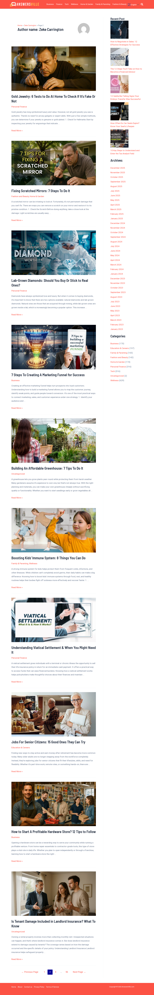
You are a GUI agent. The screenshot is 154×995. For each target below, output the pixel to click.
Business (50, 4)
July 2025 (114, 191)
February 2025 (117, 214)
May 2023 (114, 311)
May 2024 (114, 255)
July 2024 (114, 246)
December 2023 (117, 278)
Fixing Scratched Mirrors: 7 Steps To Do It (40, 191)
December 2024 (117, 223)
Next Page (79, 972)
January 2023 (116, 329)
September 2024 (118, 237)
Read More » (17, 130)
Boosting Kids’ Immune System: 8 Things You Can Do (48, 558)
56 (67, 972)
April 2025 (115, 205)
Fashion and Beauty (20, 196)
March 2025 (115, 209)
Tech (67, 4)
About (20, 987)
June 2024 (115, 251)
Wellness (74, 4)
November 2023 (117, 283)
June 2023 (115, 306)
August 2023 (116, 297)
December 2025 (117, 168)
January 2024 (116, 274)
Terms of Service (52, 987)
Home (13, 987)
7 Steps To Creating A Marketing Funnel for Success (48, 375)
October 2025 (116, 177)
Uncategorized (18, 474)
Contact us (28, 987)
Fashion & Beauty (119, 4)
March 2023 (115, 320)
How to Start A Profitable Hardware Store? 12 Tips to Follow (53, 831)
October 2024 (116, 232)
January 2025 (116, 218)
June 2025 (115, 195)
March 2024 (115, 264)
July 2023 (114, 301)
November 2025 (117, 172)
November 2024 (117, 228)
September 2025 (118, 181)
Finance (59, 4)
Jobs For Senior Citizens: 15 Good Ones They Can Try (48, 742)
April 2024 (115, 260)
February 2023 (117, 324)
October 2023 (116, 288)
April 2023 (115, 315)
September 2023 (118, 292)
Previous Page (30, 972)
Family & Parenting (103, 4)
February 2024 (117, 269)
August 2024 (116, 241)
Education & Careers (20, 747)
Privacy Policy (39, 987)
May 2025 (114, 200)
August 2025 (116, 186)
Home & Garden (86, 4)
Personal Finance (19, 106)
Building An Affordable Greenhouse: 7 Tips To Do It (47, 468)
